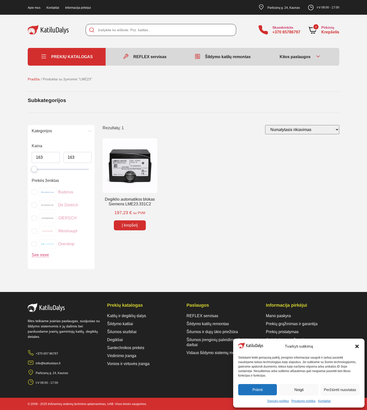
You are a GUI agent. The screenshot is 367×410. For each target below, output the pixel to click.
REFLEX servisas (202, 316)
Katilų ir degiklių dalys (126, 316)
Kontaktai (324, 401)
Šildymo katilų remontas (207, 324)
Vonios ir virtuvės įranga (128, 364)
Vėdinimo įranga (121, 356)
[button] (357, 346)
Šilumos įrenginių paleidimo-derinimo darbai (219, 342)
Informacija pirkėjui (78, 7)
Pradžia (34, 79)
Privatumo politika (303, 401)
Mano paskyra (278, 316)
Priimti (257, 390)
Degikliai (115, 340)
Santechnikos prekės (125, 348)
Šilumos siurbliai (122, 332)
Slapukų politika (278, 401)
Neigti (299, 390)
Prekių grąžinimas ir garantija (292, 324)
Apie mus (34, 7)
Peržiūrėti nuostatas (340, 390)
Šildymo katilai (120, 324)
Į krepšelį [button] (130, 225)
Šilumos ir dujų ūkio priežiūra (212, 332)
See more (40, 255)
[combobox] (161, 30)
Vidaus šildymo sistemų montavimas (218, 353)
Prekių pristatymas (282, 332)
